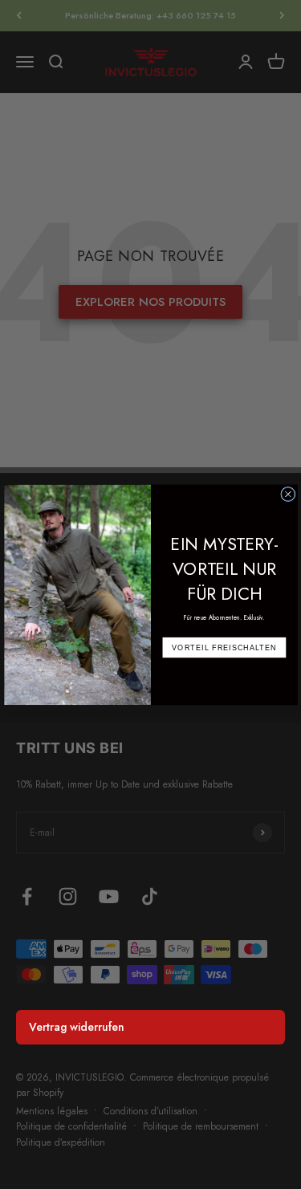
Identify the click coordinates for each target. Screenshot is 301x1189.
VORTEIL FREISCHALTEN (224, 647)
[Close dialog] (287, 493)
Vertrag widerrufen (76, 1027)
